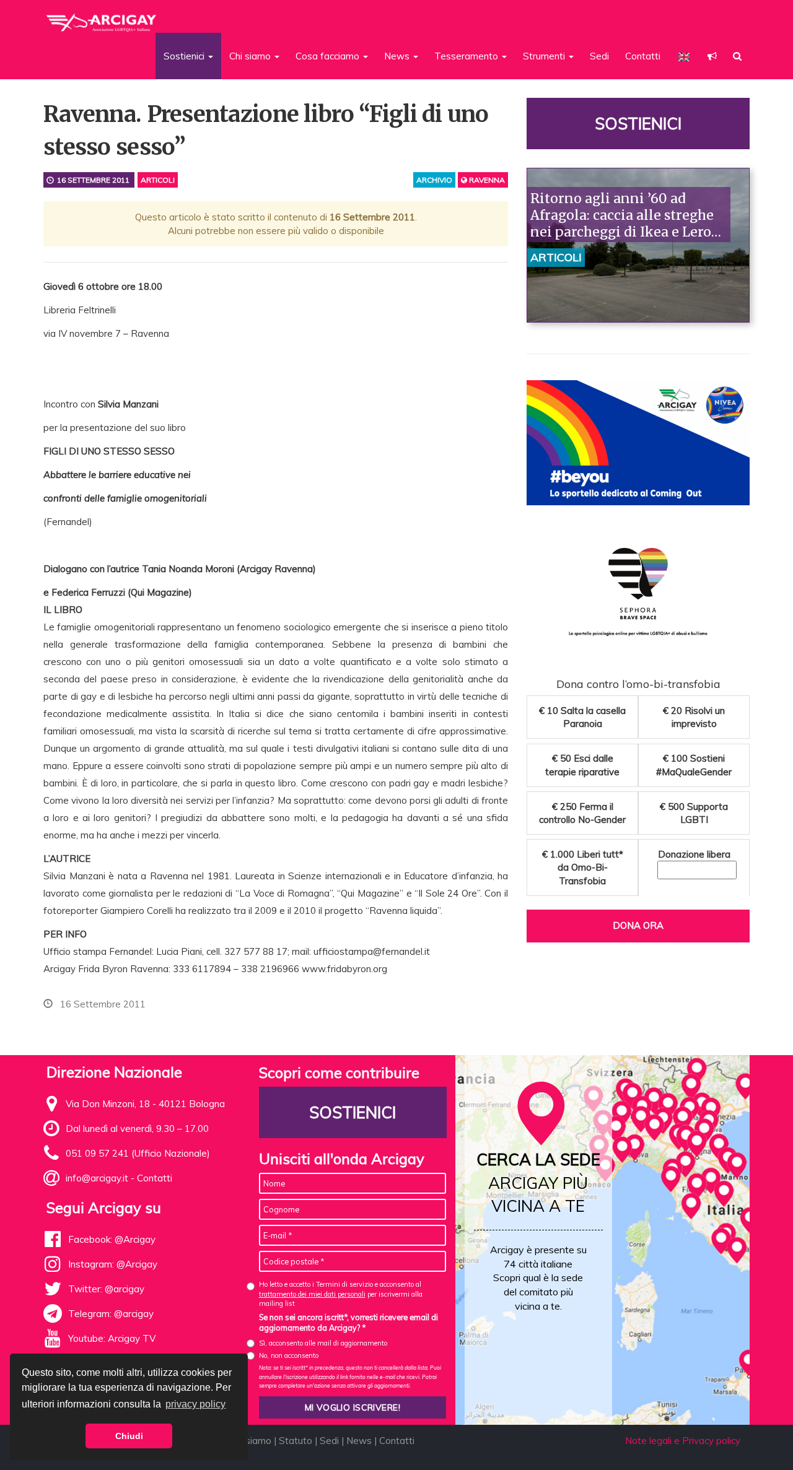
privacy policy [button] (195, 1404)
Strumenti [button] (545, 56)
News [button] (398, 56)
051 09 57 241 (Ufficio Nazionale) (138, 1153)
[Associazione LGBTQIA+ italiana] (101, 17)
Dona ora (638, 925)
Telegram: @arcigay (111, 1314)
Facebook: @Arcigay (112, 1239)
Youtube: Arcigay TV (112, 1338)
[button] (712, 56)
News (359, 1440)
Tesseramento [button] (467, 56)
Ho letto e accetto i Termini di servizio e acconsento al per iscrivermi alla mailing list (341, 1294)
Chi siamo (250, 1440)
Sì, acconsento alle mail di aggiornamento (323, 1343)
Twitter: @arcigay (106, 1289)
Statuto (295, 1440)
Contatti (642, 56)
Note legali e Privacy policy (682, 1440)
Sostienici (638, 123)
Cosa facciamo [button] (329, 56)
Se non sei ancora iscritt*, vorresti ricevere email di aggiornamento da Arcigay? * (348, 1322)
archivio (434, 180)
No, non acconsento (288, 1355)
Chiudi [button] (129, 1436)
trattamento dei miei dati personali (312, 1294)
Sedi (599, 56)
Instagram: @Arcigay (112, 1264)
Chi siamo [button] (251, 56)
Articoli (158, 180)
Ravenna (486, 180)
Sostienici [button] (185, 56)
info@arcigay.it (97, 1178)
